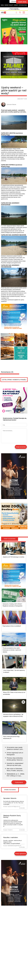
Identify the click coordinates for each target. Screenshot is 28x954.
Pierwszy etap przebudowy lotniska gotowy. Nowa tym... (15, 759)
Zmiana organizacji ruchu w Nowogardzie (15, 753)
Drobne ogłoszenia (10, 789)
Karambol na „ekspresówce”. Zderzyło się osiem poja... (15, 764)
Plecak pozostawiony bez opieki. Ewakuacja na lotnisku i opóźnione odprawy (12, 650)
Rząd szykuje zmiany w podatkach (12, 626)
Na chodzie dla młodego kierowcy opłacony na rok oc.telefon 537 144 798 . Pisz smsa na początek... (13, 803)
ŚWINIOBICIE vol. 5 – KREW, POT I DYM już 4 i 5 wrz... (15, 775)
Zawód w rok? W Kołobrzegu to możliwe (13, 557)
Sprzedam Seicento (9, 798)
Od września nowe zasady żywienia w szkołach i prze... (15, 748)
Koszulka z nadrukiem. (10, 837)
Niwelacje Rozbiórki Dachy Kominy (12, 816)
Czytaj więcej (19, 782)
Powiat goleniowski (9, 538)
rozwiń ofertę (22, 2)
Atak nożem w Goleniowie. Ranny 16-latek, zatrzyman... (15, 769)
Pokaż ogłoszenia (20, 853)
